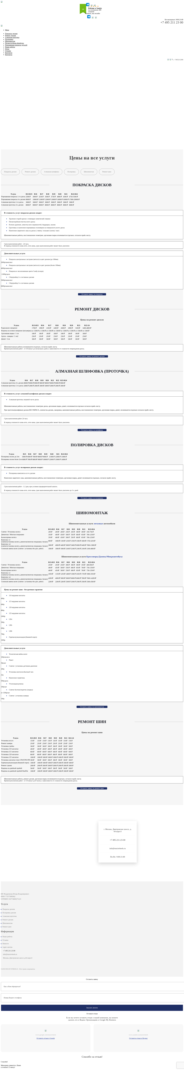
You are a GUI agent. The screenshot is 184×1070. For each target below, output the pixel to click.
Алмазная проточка (12, 37)
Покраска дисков (11, 34)
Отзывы (8, 51)
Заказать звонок (92, 1008)
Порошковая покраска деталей (16, 45)
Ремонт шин (106, 172)
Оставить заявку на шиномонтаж (92, 707)
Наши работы (10, 47)
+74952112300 (178, 60)
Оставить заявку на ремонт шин (92, 788)
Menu (7, 30)
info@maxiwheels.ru (117, 848)
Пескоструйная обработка (14, 43)
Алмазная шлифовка (51, 172)
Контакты (8, 53)
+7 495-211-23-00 (117, 840)
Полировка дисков (9, 913)
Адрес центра (7, 947)
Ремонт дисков (10, 35)
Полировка (9, 39)
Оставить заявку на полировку (92, 498)
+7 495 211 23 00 (171, 22)
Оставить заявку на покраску (92, 294)
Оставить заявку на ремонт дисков (92, 356)
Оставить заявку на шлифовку (92, 430)
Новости (5, 944)
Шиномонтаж (10, 41)
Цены (7, 49)
